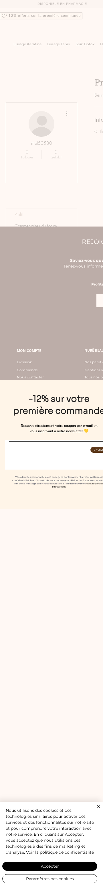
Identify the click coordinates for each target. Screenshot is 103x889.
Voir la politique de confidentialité (60, 852)
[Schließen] (95, 810)
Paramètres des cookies (50, 878)
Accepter (50, 866)
